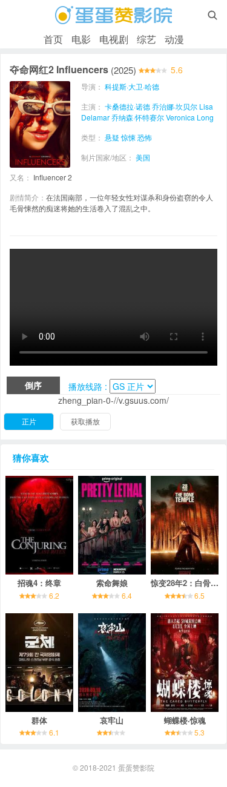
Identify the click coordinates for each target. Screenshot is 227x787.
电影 (81, 39)
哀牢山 (111, 720)
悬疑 (112, 137)
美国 (143, 157)
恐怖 (144, 137)
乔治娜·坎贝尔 (174, 106)
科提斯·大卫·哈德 (132, 86)
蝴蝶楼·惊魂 (185, 720)
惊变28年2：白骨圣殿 (188, 582)
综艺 (146, 39)
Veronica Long (190, 117)
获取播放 (85, 421)
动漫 (174, 39)
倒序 (33, 385)
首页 (53, 39)
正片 (29, 421)
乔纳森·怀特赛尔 (137, 117)
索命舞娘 (112, 582)
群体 (39, 720)
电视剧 (113, 39)
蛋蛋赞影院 (136, 767)
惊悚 (128, 137)
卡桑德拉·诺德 (127, 106)
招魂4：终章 (39, 582)
